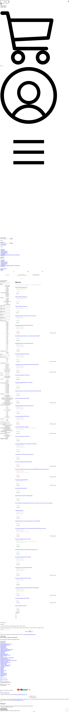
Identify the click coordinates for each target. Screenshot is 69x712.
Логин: (1, 240)
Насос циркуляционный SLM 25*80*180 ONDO (23, 461)
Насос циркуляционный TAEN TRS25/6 (22, 416)
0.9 (7, 344)
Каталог (5, 1)
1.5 (7, 347)
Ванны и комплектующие (4, 644)
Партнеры (6, 254)
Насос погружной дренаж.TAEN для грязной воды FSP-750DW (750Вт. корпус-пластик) (30, 528)
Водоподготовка (3, 646)
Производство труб (4, 263)
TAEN (7, 288)
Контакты (18, 254)
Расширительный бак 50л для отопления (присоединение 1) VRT (26, 549)
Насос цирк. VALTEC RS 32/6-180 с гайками (23, 578)
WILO (7, 291)
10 (7, 360)
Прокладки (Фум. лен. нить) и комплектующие (8, 660)
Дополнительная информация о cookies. (16, 700)
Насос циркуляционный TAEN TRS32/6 (22, 398)
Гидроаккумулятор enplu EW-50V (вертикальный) (23, 495)
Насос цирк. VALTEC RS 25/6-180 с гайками (23, 556)
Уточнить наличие (53, 332)
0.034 (7, 322)
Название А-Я (33, 284)
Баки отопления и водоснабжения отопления (22, 273)
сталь (7, 302)
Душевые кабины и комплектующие (6, 649)
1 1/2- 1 (7, 407)
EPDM (7, 298)
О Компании (3, 253)
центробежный (7, 422)
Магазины (3, 250)
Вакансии (2, 255)
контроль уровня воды (7, 428)
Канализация (2, 653)
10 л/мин (7, 383)
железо (7, 299)
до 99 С (7, 368)
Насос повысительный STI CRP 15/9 (21, 479)
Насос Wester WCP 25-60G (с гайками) (21, 426)
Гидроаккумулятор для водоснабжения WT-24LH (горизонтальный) (27, 364)
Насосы (1, 656)
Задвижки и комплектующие (5, 650)
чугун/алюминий (7, 304)
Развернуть (22, 278)
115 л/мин (7, 384)
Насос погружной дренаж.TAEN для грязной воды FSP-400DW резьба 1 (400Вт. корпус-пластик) (32, 469)
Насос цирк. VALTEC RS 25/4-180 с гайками (23, 538)
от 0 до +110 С (7, 371)
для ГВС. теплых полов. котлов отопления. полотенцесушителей (7, 398)
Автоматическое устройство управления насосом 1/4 (24, 454)
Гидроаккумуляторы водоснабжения (37, 273)
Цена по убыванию (26, 284)
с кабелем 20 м (7, 426)
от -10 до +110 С (7, 369)
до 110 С (7, 366)
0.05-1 (7, 358)
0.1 (7, 330)
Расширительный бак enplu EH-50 (21, 488)
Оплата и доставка (4, 251)
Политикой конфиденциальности (30, 634)
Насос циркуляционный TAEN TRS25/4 (22, 353)
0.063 (7, 325)
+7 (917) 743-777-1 (3, 5)
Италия (7, 294)
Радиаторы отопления (4, 661)
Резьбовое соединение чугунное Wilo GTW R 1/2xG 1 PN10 (25, 315)
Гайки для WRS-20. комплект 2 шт (21, 287)
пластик (7, 436)
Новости (9, 254)
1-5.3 (7, 359)
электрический (7, 432)
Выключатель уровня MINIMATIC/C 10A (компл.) (24, 382)
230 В (7, 353)
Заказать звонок (3, 6)
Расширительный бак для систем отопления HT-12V (24, 343)
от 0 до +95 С (7, 372)
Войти (1, 65)
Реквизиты (2, 254)
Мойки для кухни (3, 655)
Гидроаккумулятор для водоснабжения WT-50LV (23, 567)
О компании (2, 666)
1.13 (7, 346)
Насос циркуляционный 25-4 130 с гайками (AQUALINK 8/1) (26, 443)
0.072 (7, 327)
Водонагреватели (3, 645)
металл (7, 300)
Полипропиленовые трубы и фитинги (7, 657)
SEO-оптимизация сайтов (4, 692)
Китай (7, 295)
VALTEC (7, 289)
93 (7, 350)
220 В (7, 352)
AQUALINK (7, 285)
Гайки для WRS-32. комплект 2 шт (21, 306)
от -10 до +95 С (7, 370)
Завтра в (26, 631)
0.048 (7, 324)
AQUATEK (7, 286)
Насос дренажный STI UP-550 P (20, 605)
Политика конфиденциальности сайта (20, 694)
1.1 (7, 345)
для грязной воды (7, 399)
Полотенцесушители (4, 658)
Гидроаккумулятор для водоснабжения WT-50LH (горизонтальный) (27, 587)
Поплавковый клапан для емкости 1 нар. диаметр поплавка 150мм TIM (27, 335)
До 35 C (7, 367)
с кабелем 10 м (7, 425)
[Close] (1, 701)
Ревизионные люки (3, 663)
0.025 (7, 321)
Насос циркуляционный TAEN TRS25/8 (22, 598)
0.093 (7, 329)
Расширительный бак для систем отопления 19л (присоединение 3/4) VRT (28, 390)
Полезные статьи (13, 254)
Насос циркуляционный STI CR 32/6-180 (22, 436)
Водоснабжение (3, 647)
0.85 (7, 343)
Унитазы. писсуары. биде (4, 665)
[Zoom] (0, 701)
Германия (7, 293)
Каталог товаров (3, 643)
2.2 (7, 348)
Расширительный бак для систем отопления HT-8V (24, 325)
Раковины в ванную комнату (5, 662)
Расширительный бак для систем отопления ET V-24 (24, 405)
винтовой (7, 374)
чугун (7, 303)
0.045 (7, 323)
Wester (7, 290)
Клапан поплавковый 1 (19, 510)
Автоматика (9, 273)
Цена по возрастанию (19, 284)
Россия (7, 296)
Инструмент (2, 652)
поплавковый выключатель (7, 424)
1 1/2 (7, 406)
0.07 (7, 326)
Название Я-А (38, 284)
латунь (7, 434)
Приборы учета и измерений (5, 659)
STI (7, 287)
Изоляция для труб (3, 651)
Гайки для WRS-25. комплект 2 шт (21, 296)
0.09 (7, 328)
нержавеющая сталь (7, 301)
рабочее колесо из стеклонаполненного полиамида (6, 430)
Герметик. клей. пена (4, 648)
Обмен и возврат (4, 252)
